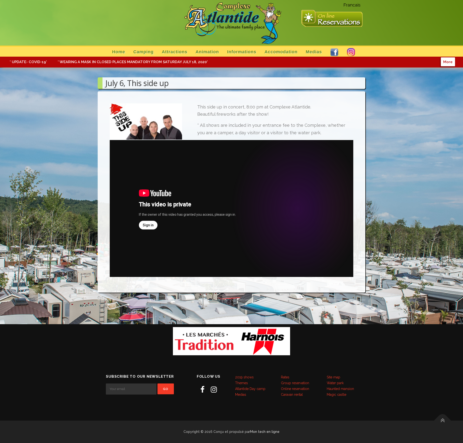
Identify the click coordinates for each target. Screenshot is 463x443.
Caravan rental (292, 394)
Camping (143, 51)
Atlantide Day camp (250, 389)
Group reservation (295, 383)
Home (118, 51)
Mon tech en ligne (264, 432)
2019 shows (244, 377)
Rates (285, 377)
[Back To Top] (442, 420)
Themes (241, 383)
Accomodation (281, 51)
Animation (207, 51)
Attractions (174, 51)
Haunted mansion (340, 389)
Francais (352, 4)
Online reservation (295, 389)
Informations (241, 51)
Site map (333, 377)
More (448, 62)
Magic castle (336, 394)
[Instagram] (214, 389)
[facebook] (202, 389)
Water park (335, 383)
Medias (314, 51)
